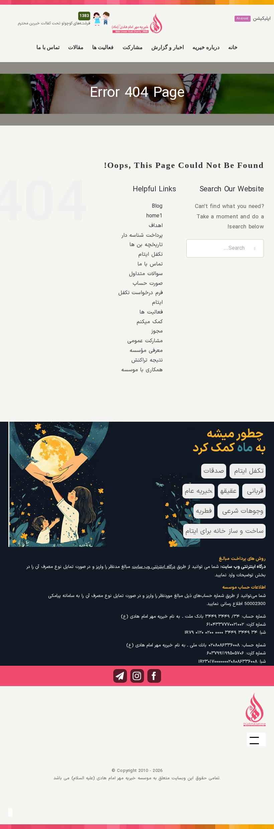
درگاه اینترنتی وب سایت (153, 566)
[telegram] (120, 676)
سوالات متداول (145, 274)
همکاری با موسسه (141, 370)
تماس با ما (149, 264)
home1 (154, 216)
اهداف (156, 226)
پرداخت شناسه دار (141, 235)
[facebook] (154, 676)
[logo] (137, 15)
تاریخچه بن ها (145, 245)
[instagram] (137, 676)
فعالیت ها (150, 312)
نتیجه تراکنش (146, 360)
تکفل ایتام (150, 254)
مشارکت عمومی (144, 341)
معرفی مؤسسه (146, 351)
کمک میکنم (149, 322)
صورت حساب (147, 283)
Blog (157, 206)
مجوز (157, 331)
